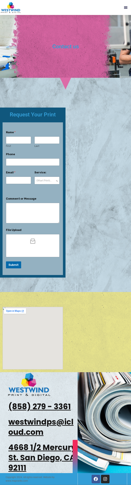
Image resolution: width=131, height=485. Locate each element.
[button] (125, 7)
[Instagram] (105, 479)
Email (10, 172)
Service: (40, 172)
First (8, 146)
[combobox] (47, 180)
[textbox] (46, 180)
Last (36, 146)
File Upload (13, 230)
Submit (14, 264)
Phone (10, 154)
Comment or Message (21, 198)
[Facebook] (96, 479)
